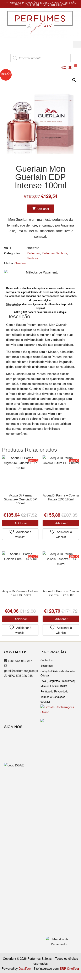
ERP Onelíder (69, 968)
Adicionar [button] (21, 523)
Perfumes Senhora (54, 253)
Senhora (32, 258)
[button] (77, 44)
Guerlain (20, 263)
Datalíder (25, 968)
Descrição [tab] (13, 304)
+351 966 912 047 (19, 660)
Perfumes (33, 253)
